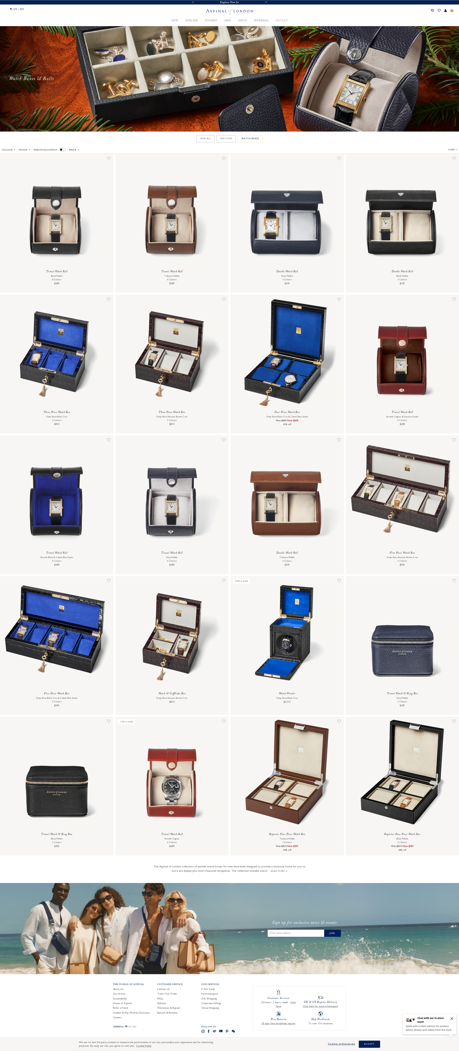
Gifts (242, 21)
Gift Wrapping (209, 998)
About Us (118, 989)
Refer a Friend (120, 1008)
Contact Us (163, 989)
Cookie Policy (143, 1046)
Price (72, 150)
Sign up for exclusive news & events (304, 923)
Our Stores (119, 994)
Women (211, 21)
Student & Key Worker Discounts (131, 1013)
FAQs (160, 998)
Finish (23, 150)
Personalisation (46, 150)
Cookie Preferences (341, 1044)
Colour (7, 150)
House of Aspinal (122, 1003)
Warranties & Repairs (168, 1008)
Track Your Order (167, 994)
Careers (117, 1017)
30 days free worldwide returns (278, 1023)
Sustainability (120, 998)
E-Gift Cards (208, 989)
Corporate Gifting (211, 1003)
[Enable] (62, 149)
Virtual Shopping (210, 1008)
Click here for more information (320, 1006)
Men (227, 21)
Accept (369, 1044)
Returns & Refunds (167, 1013)
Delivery (161, 1003)
